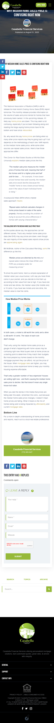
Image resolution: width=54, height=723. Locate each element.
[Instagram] (31, 708)
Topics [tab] (27, 579)
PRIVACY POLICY (16, 695)
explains (15, 160)
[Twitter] (26, 708)
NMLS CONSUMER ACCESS (34, 695)
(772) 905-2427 (27, 452)
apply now (41, 5)
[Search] (49, 589)
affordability (41, 404)
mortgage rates (24, 363)
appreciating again (14, 242)
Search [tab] (10, 579)
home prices (16, 121)
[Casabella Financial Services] (12, 5)
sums (45, 248)
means (19, 200)
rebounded (27, 130)
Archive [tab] (44, 579)
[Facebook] (22, 708)
